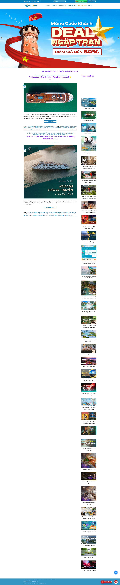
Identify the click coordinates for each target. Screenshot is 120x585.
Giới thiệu (54, 5)
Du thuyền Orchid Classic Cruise (46, 133)
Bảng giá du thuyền (36, 215)
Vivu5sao (47, 5)
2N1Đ (60, 126)
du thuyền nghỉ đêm (53, 215)
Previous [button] (2, 38)
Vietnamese (81, 1)
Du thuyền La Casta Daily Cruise (70, 212)
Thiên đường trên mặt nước (31, 129)
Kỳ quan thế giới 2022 (34, 127)
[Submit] (65, 1)
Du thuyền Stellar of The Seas (45, 134)
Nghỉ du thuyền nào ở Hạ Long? (61, 127)
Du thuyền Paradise (58, 133)
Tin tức (59, 134)
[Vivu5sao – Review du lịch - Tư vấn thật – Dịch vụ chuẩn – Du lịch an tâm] (33, 6)
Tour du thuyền (82, 5)
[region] (60, 38)
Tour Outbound (71, 5)
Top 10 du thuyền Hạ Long (62, 215)
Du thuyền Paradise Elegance (55, 75)
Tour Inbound (62, 5)
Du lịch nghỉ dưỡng (72, 126)
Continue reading (50, 121)
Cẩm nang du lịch (38, 75)
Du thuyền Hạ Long (44, 215)
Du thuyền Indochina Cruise (58, 212)
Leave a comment (73, 129)
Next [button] (118, 38)
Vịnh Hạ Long (40, 129)
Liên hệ (90, 5)
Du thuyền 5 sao (27, 127)
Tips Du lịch (64, 134)
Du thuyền (45, 75)
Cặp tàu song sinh (65, 126)
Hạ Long (64, 75)
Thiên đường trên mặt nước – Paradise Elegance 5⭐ (50, 77)
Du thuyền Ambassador (36, 212)
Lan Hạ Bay (41, 127)
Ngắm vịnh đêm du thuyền (49, 127)
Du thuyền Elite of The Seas (46, 212)
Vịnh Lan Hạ (46, 129)
